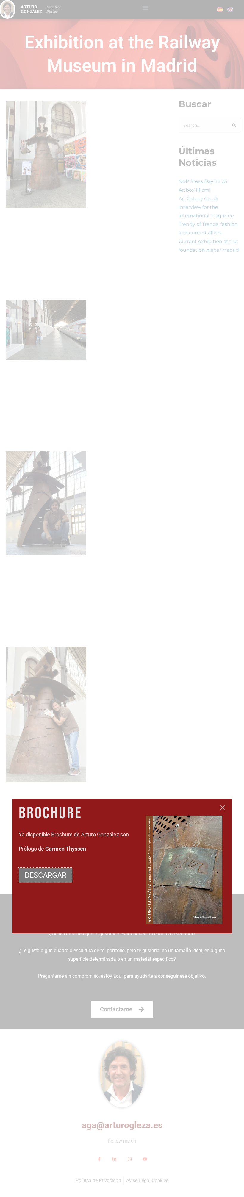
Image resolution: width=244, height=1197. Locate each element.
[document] (122, 598)
